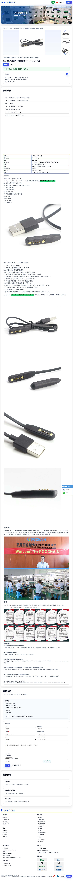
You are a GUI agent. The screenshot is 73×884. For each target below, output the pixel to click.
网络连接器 (40, 828)
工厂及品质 (5, 821)
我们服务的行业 (6, 823)
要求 (6, 742)
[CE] (45, 863)
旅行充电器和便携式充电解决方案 (9, 850)
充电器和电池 (5, 848)
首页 (4, 28)
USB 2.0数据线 (40, 841)
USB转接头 (40, 826)
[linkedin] (58, 876)
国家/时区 (40, 731)
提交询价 (7, 765)
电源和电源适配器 (6, 855)
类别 (7, 28)
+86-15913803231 (42, 848)
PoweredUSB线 (41, 819)
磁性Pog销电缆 (7, 57)
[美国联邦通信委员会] (62, 863)
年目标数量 (41, 737)
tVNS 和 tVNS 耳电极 (7, 865)
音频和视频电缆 (41, 825)
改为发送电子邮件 (15, 765)
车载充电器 (5, 852)
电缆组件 (11, 28)
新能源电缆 (40, 817)
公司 (39, 726)
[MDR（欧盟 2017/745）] (62, 866)
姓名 (6, 726)
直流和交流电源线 (41, 823)
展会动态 (5, 836)
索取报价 (69, 2)
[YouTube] (54, 876)
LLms (45, 876)
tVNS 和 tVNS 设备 (6, 863)
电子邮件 (7, 731)
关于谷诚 (5, 817)
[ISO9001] (62, 869)
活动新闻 (5, 834)
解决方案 (5, 825)
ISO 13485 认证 (6, 819)
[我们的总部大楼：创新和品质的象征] (36, 14)
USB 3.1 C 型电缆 (41, 839)
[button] (70, 14)
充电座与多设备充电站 (7, 853)
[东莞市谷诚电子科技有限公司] (8, 2)
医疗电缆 (39, 838)
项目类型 (6, 737)
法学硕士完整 (49, 876)
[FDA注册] (62, 859)
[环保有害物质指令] (45, 859)
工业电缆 (39, 836)
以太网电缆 (40, 830)
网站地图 (42, 876)
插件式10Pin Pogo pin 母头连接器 (31, 57)
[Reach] (45, 866)
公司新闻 (5, 830)
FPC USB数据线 (41, 834)
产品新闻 (5, 832)
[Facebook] (56, 876)
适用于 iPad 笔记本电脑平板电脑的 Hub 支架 (11, 857)
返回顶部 (62, 876)
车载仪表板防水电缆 (41, 821)
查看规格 (12, 64)
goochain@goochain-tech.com (45, 850)
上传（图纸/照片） (8, 755)
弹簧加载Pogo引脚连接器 (17, 57)
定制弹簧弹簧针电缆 (18, 28)
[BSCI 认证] (45, 869)
